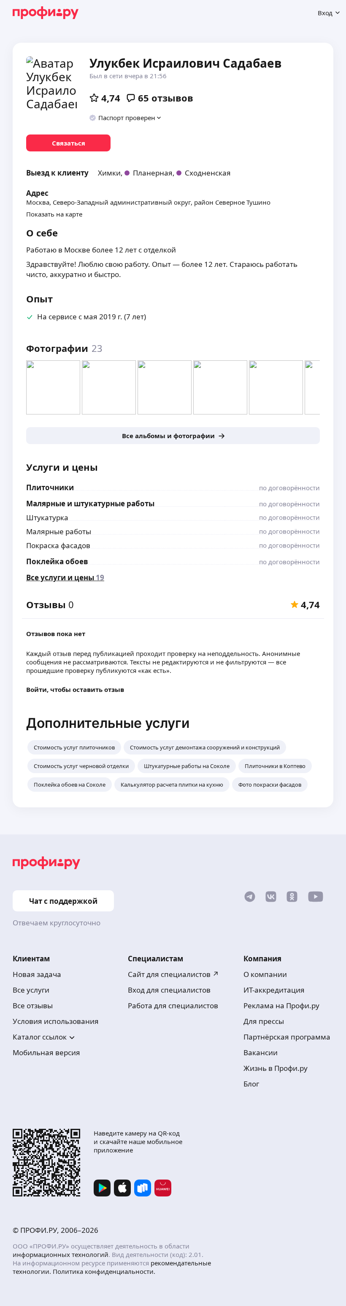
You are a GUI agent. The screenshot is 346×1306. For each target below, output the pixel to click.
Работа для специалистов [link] (173, 1005)
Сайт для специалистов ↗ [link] (173, 974)
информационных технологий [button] (60, 1254)
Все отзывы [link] (33, 1005)
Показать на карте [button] (54, 214)
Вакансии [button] (260, 1052)
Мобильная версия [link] (46, 1052)
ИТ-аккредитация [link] (274, 990)
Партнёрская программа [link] (286, 1037)
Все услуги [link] (31, 990)
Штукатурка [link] (47, 517)
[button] (125, 117)
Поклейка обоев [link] (57, 561)
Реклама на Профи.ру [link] (281, 1005)
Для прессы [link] (263, 1021)
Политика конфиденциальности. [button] (104, 1271)
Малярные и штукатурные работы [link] (90, 503)
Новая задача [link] (37, 974)
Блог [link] (251, 1084)
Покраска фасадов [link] (58, 545)
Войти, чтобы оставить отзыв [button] (75, 689)
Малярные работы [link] (58, 531)
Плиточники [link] (50, 487)
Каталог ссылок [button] (40, 1037)
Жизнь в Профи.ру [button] (275, 1068)
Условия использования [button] (56, 1021)
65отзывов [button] (165, 98)
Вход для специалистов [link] (169, 990)
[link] (68, 142)
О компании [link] (265, 974)
